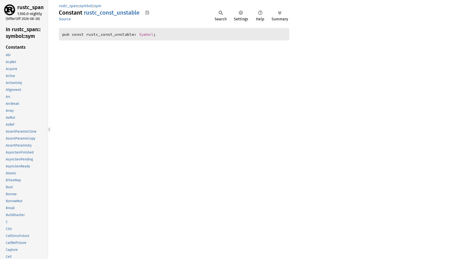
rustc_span (30, 7)
